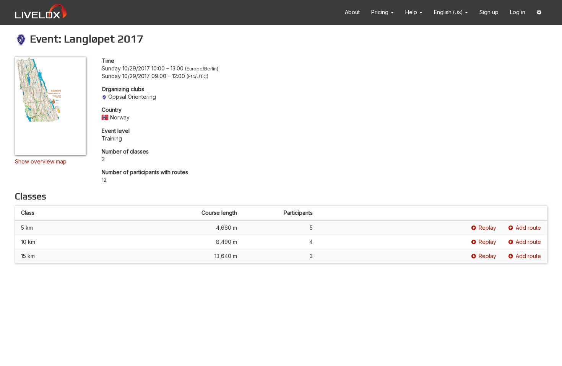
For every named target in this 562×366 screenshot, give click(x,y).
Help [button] (412, 12)
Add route (528, 227)
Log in (517, 12)
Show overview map (41, 161)
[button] (539, 12)
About (352, 12)
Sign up (489, 12)
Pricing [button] (380, 12)
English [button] (448, 12)
